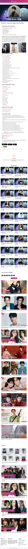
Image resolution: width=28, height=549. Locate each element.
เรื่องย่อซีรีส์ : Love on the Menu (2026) (6, 439)
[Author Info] (14, 157)
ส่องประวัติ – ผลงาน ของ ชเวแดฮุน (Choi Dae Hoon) (6, 266)
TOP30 (12, 540)
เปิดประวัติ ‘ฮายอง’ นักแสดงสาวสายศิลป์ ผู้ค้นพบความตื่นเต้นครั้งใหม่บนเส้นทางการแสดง (12, 343)
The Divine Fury (4, 89)
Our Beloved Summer (5, 58)
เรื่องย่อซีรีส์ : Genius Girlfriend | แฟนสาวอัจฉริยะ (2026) (8, 391)
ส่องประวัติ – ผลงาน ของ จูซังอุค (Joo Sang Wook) (6, 198)
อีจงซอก (9, 543)
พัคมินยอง (9, 542)
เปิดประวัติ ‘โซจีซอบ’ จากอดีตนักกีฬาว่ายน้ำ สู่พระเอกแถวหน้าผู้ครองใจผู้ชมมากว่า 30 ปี (13, 532)
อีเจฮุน (13, 543)
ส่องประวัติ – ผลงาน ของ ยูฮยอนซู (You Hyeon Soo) (20, 186)
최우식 (2, 150)
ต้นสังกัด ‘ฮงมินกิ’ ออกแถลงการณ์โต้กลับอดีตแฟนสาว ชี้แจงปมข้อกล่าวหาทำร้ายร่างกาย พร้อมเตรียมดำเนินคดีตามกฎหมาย (13, 327)
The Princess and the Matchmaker (7, 92)
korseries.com (6, 137)
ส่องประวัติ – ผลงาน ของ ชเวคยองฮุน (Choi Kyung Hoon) (7, 221)
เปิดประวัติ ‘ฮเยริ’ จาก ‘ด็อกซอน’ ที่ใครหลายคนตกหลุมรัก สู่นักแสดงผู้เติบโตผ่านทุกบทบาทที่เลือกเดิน (13, 515)
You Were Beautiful (6, 109)
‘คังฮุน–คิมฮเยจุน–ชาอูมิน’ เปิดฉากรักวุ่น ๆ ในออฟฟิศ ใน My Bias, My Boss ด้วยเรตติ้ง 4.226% (13, 375)
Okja (3, 96)
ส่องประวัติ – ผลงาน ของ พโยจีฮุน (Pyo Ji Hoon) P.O (20, 255)
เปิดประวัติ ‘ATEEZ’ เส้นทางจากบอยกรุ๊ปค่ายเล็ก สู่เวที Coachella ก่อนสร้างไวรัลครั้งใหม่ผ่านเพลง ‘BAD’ (13, 480)
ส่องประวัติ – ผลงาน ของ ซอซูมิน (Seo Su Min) (20, 209)
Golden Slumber (4, 95)
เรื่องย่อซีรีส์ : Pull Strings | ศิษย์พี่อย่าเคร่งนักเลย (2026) (8, 294)
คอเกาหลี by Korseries (3, 543)
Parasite (4, 90)
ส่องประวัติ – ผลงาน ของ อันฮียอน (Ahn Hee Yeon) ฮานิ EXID (20, 175)
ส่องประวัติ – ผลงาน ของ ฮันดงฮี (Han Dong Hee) (20, 232)
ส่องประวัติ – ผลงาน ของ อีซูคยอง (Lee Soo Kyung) (6, 255)
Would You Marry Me (5, 55)
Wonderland (4, 86)
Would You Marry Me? (11, 132)
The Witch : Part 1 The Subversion (7, 93)
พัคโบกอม (11, 542)
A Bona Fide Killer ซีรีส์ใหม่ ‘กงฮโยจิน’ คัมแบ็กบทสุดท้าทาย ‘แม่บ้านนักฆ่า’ (10, 423)
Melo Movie (4, 56)
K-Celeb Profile (6, 3)
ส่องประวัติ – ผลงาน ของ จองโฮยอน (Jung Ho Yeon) (7, 209)
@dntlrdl (6, 33)
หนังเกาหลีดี (13, 542)
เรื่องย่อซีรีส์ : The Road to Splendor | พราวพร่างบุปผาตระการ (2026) (10, 359)
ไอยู (14, 543)
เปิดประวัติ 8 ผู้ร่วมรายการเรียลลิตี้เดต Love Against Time (9, 462)
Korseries (5, 138)
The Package (4, 59)
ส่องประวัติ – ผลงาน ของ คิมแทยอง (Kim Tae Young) (6, 244)
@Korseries (2, 544)
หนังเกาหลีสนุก (16, 542)
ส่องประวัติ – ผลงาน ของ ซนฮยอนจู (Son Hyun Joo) (20, 244)
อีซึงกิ (10, 543)
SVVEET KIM (3, 176)
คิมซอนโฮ (14, 540)
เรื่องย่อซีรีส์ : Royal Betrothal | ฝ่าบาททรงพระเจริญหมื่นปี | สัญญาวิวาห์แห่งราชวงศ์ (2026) (13, 407)
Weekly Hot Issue (14, 278)
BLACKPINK (9, 540)
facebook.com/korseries (10, 135)
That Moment (8, 108)
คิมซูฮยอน (16, 540)
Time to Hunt (4, 88)
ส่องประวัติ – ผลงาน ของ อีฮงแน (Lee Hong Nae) (20, 221)
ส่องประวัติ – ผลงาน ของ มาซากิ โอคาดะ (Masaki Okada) (6, 186)
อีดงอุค (11, 543)
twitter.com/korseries (7, 136)
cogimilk (4, 24)
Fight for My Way (5, 61)
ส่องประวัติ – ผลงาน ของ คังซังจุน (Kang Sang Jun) (20, 266)
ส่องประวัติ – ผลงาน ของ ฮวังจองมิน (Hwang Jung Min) (19, 198)
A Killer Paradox (4, 57)
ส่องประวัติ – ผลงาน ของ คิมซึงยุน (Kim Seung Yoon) (6, 175)
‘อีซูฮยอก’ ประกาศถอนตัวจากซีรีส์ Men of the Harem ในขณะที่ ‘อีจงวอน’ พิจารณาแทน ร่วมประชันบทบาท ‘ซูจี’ (13, 311)
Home (2, 3)
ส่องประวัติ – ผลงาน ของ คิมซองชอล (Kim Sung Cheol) (7, 232)
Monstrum (4, 94)
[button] (6, 48)
